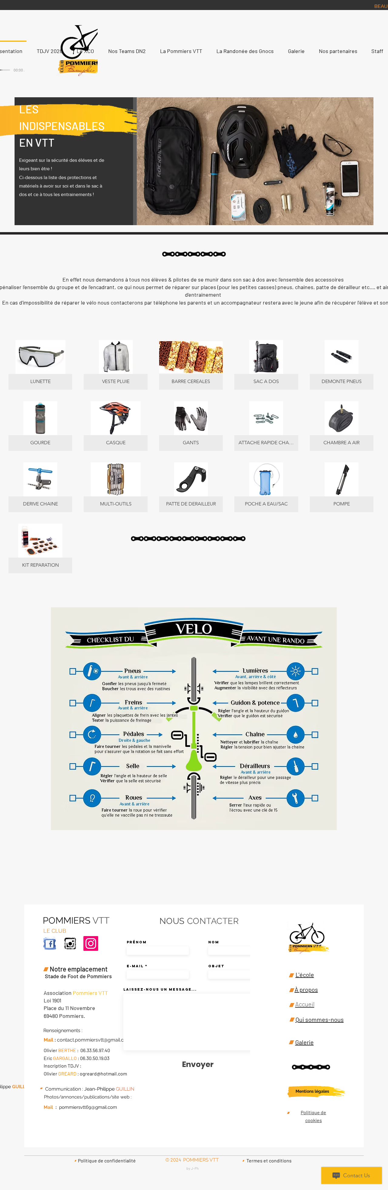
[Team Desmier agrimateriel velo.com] (70, 943)
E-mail (135, 966)
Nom (213, 942)
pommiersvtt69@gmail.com (88, 1107)
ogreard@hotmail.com (103, 1073)
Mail (48, 1107)
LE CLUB (54, 931)
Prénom (137, 942)
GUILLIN (20, 1086)
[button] (40, 365)
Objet (216, 966)
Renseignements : (62, 1030)
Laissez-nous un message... (160, 989)
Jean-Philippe (99, 1089)
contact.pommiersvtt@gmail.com (94, 1040)
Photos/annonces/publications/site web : (88, 1097)
